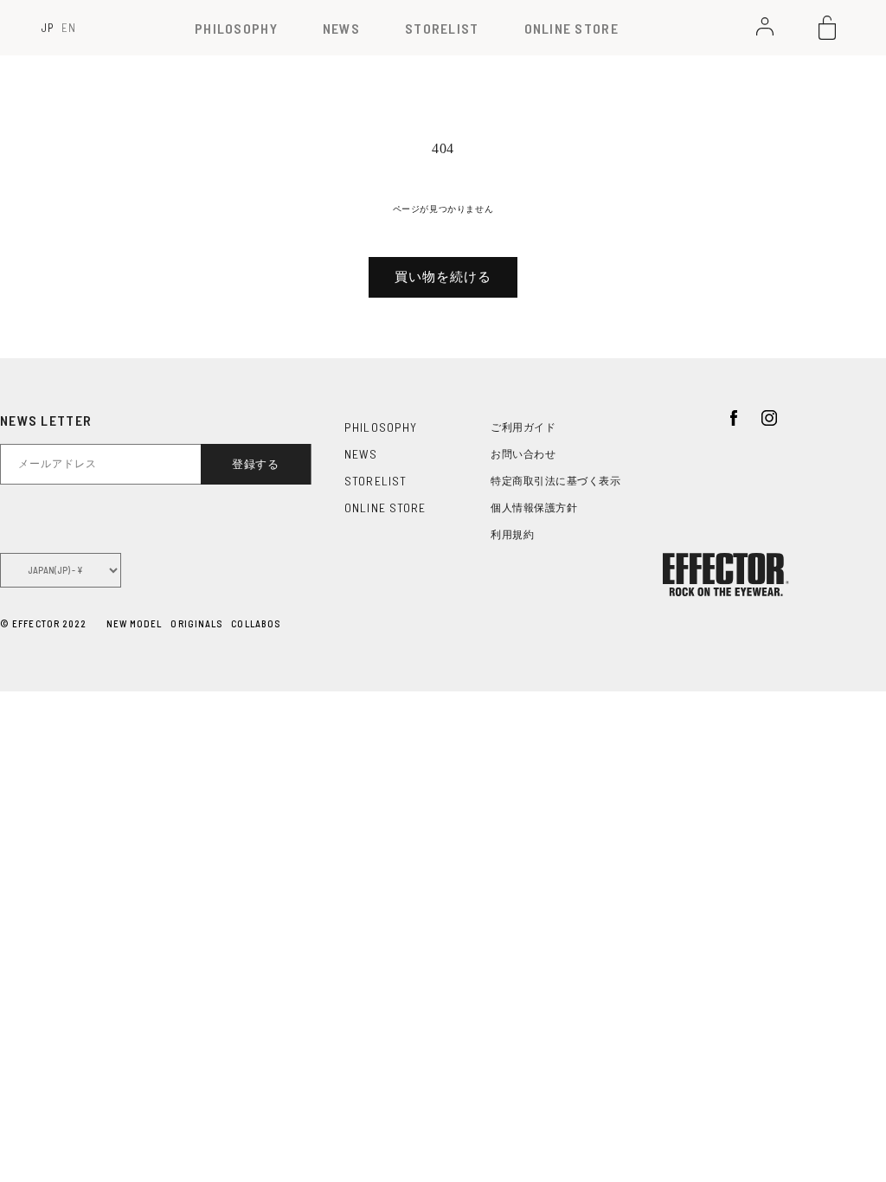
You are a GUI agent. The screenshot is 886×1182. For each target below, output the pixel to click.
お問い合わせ (523, 454)
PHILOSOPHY (236, 28)
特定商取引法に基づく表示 (555, 481)
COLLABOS (255, 623)
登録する (255, 464)
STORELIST (442, 28)
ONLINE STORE (571, 28)
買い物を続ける (443, 277)
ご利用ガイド (523, 427)
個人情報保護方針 (534, 508)
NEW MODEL (134, 623)
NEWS (341, 28)
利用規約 (512, 535)
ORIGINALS (196, 623)
